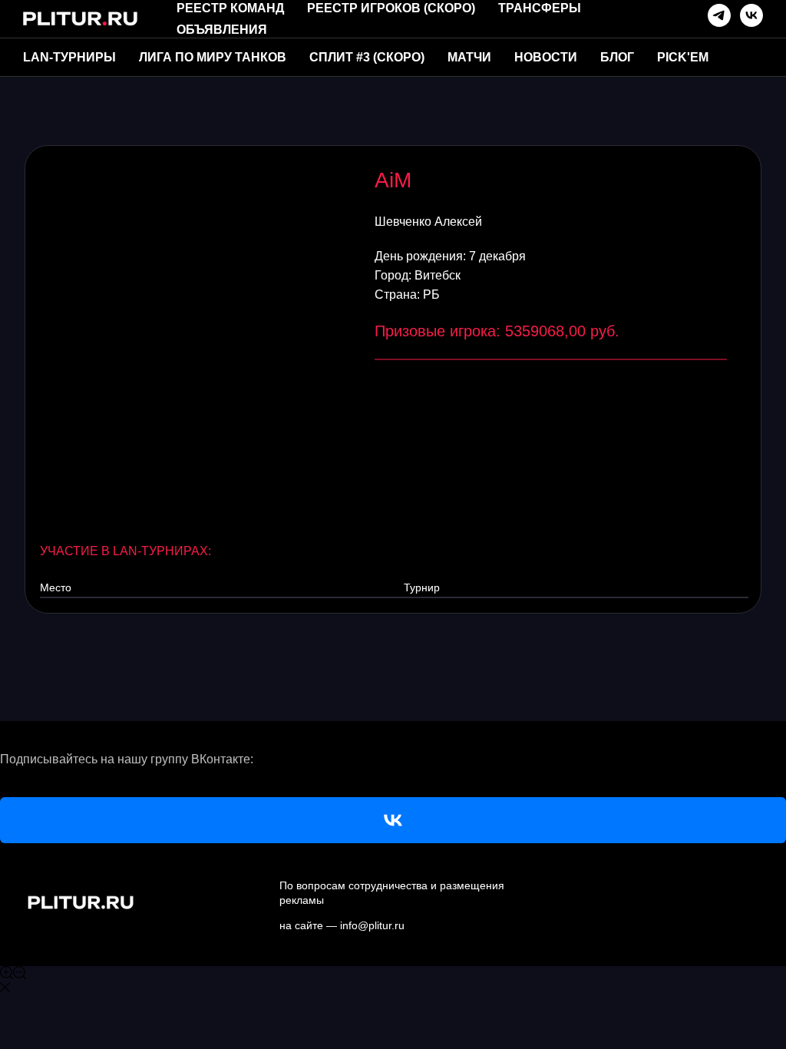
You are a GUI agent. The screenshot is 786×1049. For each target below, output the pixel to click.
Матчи (469, 57)
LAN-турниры (69, 57)
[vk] (751, 15)
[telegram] (719, 15)
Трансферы (539, 8)
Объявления (222, 29)
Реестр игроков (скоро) (391, 8)
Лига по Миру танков (212, 57)
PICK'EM (682, 57)
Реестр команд (230, 8)
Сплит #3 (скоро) (366, 57)
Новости (545, 57)
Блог (617, 57)
